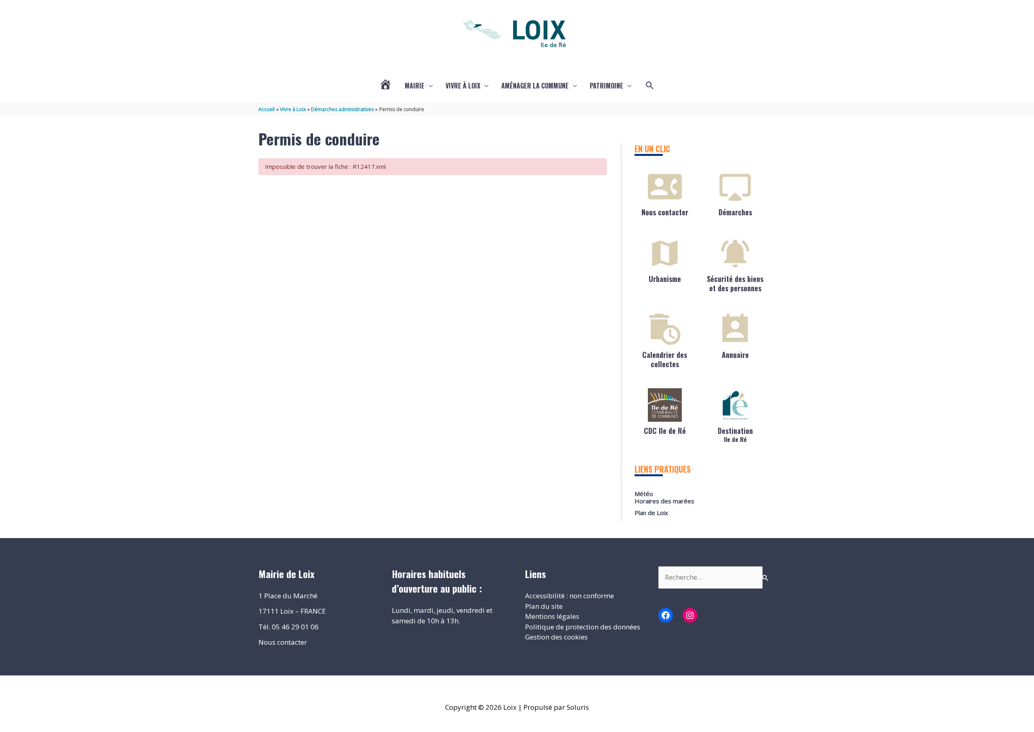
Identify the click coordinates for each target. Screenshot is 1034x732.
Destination (735, 434)
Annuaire (735, 354)
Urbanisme (665, 278)
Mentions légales (552, 616)
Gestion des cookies (556, 637)
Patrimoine (606, 85)
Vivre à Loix (463, 85)
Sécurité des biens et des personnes (735, 283)
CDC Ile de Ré (665, 430)
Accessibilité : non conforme (569, 595)
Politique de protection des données (582, 626)
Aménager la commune (535, 85)
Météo (644, 494)
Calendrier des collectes (664, 359)
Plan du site (544, 606)
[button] (650, 85)
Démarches (735, 212)
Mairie (415, 85)
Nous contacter (664, 212)
